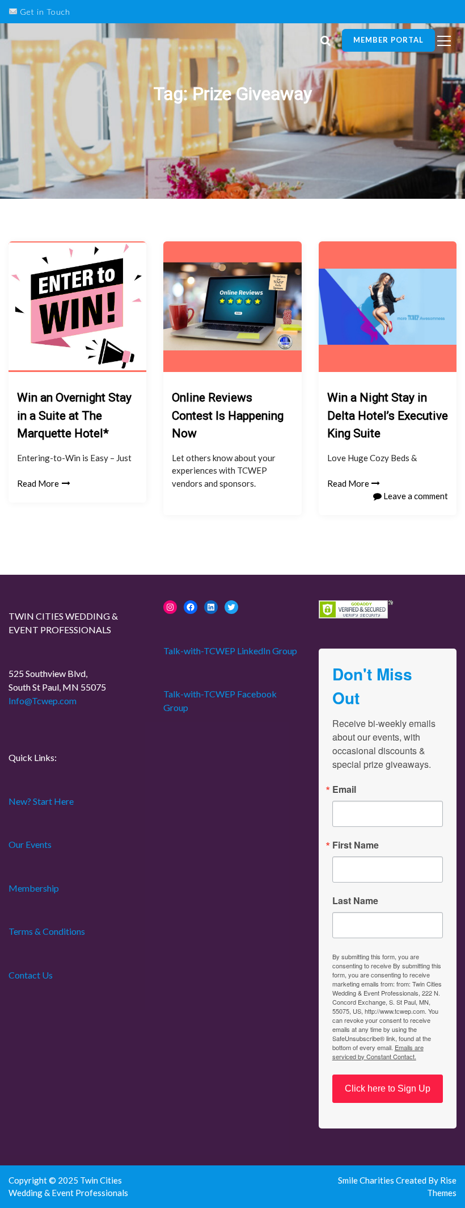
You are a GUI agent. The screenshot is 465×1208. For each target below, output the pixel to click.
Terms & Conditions (47, 931)
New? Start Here (41, 801)
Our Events (30, 844)
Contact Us (31, 974)
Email (344, 789)
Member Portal (388, 39)
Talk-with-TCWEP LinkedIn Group (230, 650)
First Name (355, 845)
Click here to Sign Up (387, 1088)
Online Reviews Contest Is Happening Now (228, 415)
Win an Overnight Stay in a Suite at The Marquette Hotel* (74, 415)
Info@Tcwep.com (43, 700)
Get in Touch (44, 11)
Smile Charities (367, 1180)
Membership (34, 888)
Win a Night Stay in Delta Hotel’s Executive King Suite (387, 415)
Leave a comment (415, 496)
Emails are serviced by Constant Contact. (378, 1052)
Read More (38, 483)
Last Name (355, 900)
